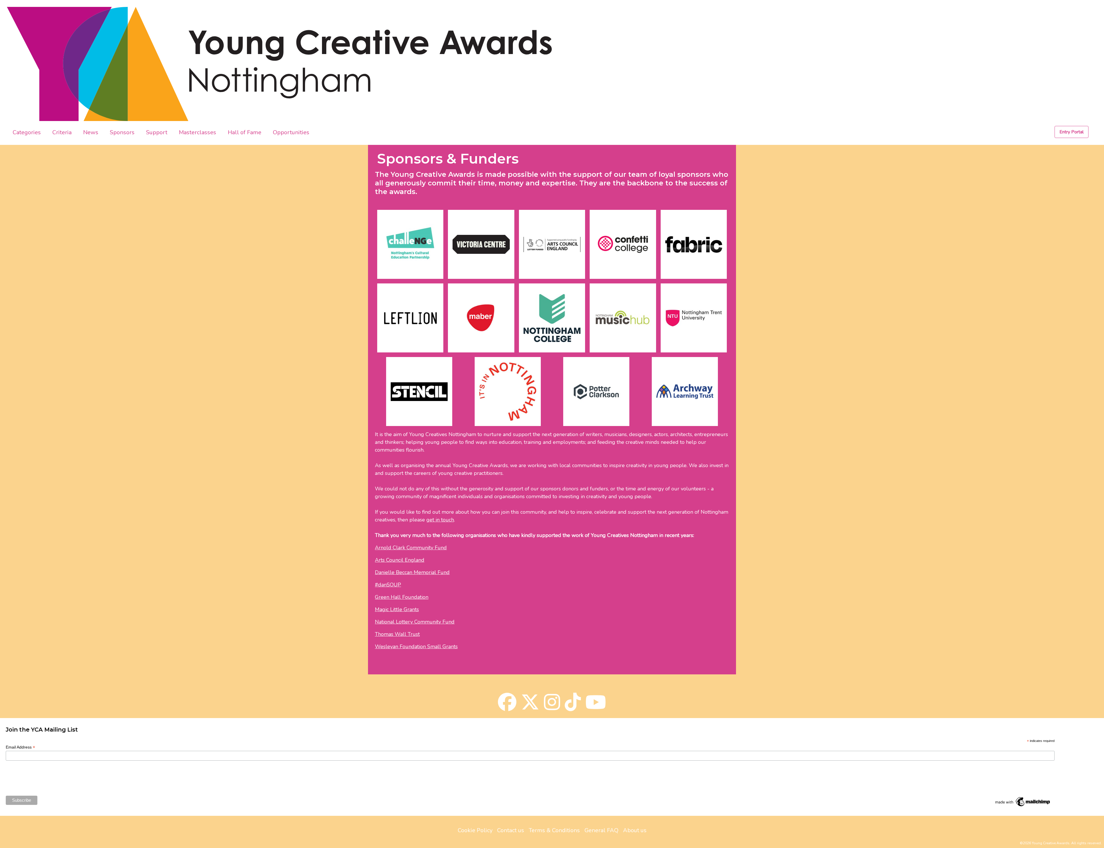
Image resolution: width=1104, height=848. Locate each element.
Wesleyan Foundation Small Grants (416, 646)
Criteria (62, 132)
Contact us (510, 830)
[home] (98, 64)
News (90, 132)
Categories (27, 132)
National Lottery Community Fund (415, 621)
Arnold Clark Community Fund (411, 547)
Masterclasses (197, 132)
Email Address (20, 747)
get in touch (440, 519)
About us (635, 830)
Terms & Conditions (554, 830)
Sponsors (122, 132)
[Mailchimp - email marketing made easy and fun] (1023, 802)
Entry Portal (1071, 132)
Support (156, 132)
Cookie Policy (475, 830)
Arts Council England (399, 560)
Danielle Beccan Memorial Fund (412, 572)
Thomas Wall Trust (397, 634)
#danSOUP (388, 584)
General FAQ (601, 830)
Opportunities (291, 132)
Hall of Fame (244, 132)
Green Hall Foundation (401, 597)
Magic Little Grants (397, 609)
